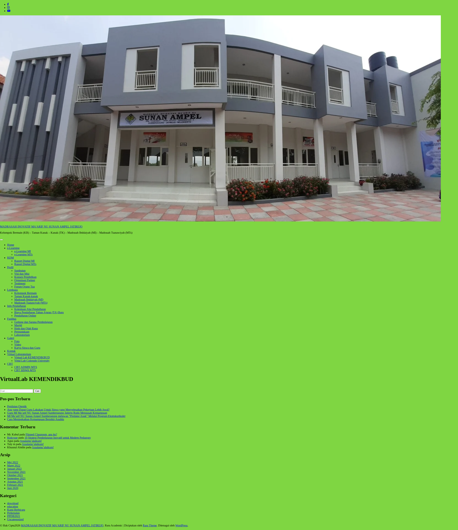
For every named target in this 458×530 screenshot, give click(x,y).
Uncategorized (15, 519)
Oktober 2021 (15, 475)
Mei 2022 (12, 462)
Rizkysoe (12, 437)
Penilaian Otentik (17, 406)
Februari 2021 (15, 484)
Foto (17, 341)
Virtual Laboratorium (19, 354)
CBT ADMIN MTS (25, 367)
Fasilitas (11, 318)
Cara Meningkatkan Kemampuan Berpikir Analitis (35, 419)
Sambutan (20, 270)
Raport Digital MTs (25, 264)
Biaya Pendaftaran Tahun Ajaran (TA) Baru (39, 312)
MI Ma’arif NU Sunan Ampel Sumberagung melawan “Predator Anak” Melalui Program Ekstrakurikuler (66, 416)
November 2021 (16, 472)
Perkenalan (13, 512)
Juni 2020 (12, 488)
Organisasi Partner (24, 280)
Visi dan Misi (21, 273)
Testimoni (19, 283)
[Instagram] (8, 7)
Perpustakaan (21, 331)
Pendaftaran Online (25, 315)
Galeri (10, 338)
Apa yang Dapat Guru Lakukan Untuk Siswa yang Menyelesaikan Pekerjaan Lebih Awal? (58, 409)
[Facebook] (8, 4)
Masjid (18, 325)
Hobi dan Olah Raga (26, 328)
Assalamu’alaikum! (31, 440)
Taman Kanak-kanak (26, 296)
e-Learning (13, 248)
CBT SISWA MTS (25, 370)
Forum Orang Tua (24, 286)
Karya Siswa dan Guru (27, 347)
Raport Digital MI (24, 260)
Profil (10, 267)
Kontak (11, 350)
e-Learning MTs (23, 254)
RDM (10, 257)
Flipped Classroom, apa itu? (41, 434)
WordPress (181, 525)
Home (10, 244)
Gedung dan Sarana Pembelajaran (33, 322)
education (12, 506)
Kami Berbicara (16, 509)
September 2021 (16, 478)
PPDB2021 (13, 516)
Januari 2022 (14, 468)
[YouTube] (8, 10)
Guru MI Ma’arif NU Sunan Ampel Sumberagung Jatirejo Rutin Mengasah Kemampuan (57, 412)
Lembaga (12, 289)
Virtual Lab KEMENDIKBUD (32, 357)
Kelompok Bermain (25, 293)
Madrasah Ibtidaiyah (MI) (28, 299)
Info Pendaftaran (16, 305)
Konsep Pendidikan (25, 276)
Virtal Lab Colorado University (32, 360)
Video (17, 344)
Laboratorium (22, 334)
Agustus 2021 (15, 481)
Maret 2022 (13, 465)
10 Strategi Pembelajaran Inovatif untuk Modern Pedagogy (58, 437)
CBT (10, 363)
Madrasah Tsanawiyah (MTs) (30, 302)
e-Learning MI (22, 251)
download (12, 503)
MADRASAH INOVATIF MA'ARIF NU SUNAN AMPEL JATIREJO (41, 226)
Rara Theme (150, 525)
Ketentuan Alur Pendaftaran (30, 309)
